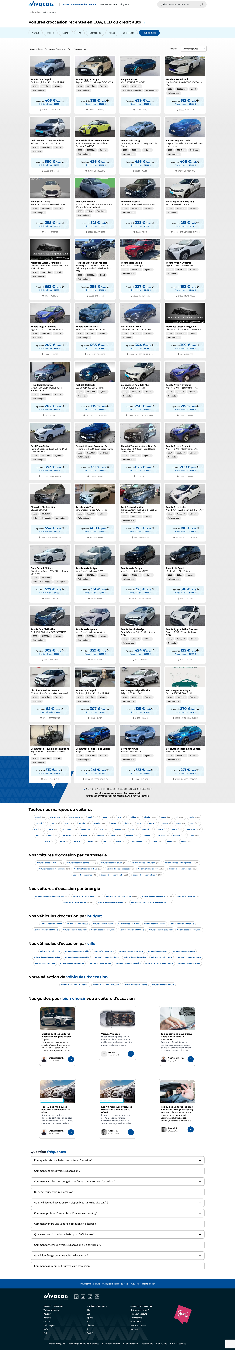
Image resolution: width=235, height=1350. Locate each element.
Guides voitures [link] (137, 1321)
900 (139, 788)
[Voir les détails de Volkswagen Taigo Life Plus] (140, 694)
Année (112, 32)
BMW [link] (45, 1329)
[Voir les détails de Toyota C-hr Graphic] (50, 84)
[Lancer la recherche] (201, 4)
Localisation (128, 32)
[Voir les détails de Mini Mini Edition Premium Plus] (95, 145)
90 (117, 788)
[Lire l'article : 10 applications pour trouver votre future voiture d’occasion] (191, 1059)
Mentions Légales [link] (57, 1343)
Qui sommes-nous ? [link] (139, 1310)
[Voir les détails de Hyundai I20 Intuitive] (50, 390)
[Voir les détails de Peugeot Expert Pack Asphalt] (95, 268)
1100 (144, 788)
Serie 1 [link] (90, 1333)
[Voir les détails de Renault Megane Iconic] (185, 145)
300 (125, 788)
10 (104, 788)
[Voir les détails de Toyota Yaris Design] (140, 268)
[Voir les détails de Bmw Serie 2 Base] (50, 206)
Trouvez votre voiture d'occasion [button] (78, 4)
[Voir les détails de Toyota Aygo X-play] (185, 512)
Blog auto (124, 4)
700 (134, 788)
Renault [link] (47, 1317)
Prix (79, 32)
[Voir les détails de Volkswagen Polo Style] (185, 694)
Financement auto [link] (138, 1313)
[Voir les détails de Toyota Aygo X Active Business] (185, 634)
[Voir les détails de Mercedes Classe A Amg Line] (185, 330)
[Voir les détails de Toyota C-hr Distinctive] (50, 634)
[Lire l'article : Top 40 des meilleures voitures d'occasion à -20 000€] (71, 1132)
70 (114, 788)
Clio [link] (89, 1310)
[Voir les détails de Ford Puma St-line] (50, 451)
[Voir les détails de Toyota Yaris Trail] (95, 512)
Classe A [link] (91, 1325)
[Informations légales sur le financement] (63, 100)
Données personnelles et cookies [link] (83, 1343)
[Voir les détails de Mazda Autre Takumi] (185, 84)
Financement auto (108, 4)
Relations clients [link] (130, 1343)
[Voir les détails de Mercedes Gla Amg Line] (50, 512)
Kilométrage (95, 32)
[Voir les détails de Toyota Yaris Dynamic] (95, 634)
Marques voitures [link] (138, 1325)
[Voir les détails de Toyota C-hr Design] (140, 145)
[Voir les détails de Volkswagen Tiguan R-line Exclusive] (50, 753)
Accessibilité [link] (147, 1343)
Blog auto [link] (134, 1329)
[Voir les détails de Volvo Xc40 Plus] (140, 753)
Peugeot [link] (47, 1313)
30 (108, 788)
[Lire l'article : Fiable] (71, 1059)
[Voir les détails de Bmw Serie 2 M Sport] (50, 573)
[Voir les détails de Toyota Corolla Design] (140, 634)
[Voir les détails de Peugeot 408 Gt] (140, 84)
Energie (65, 32)
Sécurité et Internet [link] (111, 1343)
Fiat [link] (45, 1333)
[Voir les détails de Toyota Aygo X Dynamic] (185, 268)
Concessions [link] (136, 1317)
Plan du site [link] (161, 1343)
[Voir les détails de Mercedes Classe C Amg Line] (50, 268)
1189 (149, 788)
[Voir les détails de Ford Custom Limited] (140, 512)
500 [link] (88, 1321)
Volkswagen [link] (49, 1325)
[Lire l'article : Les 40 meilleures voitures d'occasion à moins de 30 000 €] (131, 1132)
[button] (117, 1160)
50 (111, 788)
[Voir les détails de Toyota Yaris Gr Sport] (95, 330)
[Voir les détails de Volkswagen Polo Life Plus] (185, 206)
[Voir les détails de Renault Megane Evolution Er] (95, 451)
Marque (35, 32)
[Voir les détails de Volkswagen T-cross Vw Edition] (50, 145)
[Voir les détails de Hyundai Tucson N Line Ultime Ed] (140, 451)
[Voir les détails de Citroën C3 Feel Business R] (50, 694)
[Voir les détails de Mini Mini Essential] (140, 206)
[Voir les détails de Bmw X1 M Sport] (185, 573)
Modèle (50, 32)
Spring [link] (90, 1317)
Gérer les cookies (178, 1343)
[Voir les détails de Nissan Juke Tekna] (140, 330)
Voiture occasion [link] (51, 1310)
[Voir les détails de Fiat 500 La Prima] (95, 206)
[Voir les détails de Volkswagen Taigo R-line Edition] (95, 753)
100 (121, 788)
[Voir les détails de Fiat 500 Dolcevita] (95, 390)
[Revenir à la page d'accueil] (41, 4)
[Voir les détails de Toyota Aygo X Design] (95, 84)
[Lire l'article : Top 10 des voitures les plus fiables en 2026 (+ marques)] (191, 1129)
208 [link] (88, 1313)
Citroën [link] (46, 1321)
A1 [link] (88, 1329)
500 (130, 788)
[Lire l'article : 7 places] (131, 1054)
